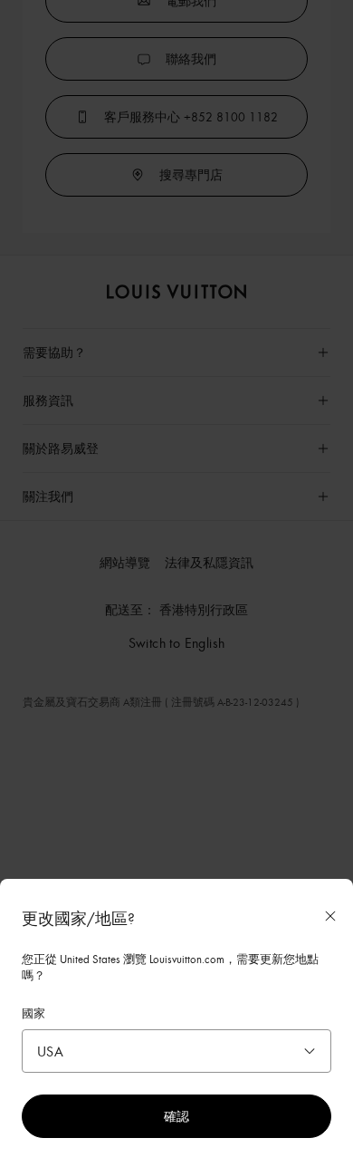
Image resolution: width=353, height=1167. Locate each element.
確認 (176, 1115)
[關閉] (330, 916)
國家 (33, 1013)
